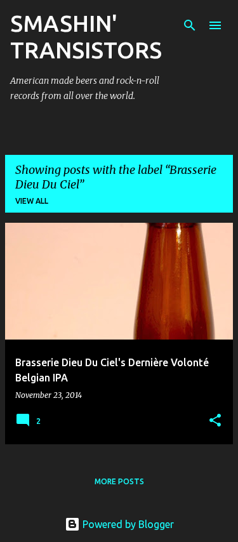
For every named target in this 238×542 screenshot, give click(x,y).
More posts (119, 481)
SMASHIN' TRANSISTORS (86, 36)
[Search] (189, 25)
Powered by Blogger (127, 524)
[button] (215, 421)
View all (31, 201)
